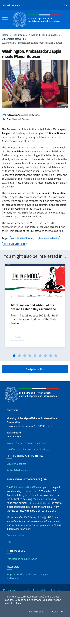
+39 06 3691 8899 (38, 503)
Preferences (36, 611)
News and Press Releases (43, 35)
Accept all (58, 611)
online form (43, 499)
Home (5, 35)
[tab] (14, 355)
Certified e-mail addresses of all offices (28, 449)
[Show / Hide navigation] (5, 19)
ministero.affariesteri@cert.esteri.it (26, 443)
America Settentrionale (22, 237)
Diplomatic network (13, 39)
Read (18, 337)
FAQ (9, 542)
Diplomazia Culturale (48, 237)
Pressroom (19, 35)
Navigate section (35, 369)
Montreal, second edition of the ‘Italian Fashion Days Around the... (34, 307)
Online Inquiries (15, 535)
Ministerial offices (16, 464)
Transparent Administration (22, 559)
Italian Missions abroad (19, 470)
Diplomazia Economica (14, 243)
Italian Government (11, 5)
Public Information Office (25, 487)
